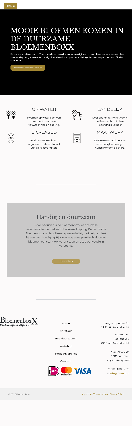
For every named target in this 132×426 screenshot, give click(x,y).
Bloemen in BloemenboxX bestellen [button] (28, 68)
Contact (66, 361)
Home (66, 323)
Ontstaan (66, 331)
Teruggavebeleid (66, 353)
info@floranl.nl (119, 373)
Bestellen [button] (66, 261)
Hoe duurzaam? (66, 338)
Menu (9, 6)
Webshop (66, 346)
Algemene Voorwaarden (95, 394)
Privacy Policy (117, 394)
